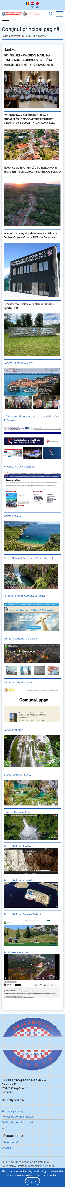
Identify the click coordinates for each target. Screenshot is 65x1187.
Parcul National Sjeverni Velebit (23, 914)
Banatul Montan (13, 729)
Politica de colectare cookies (19, 1122)
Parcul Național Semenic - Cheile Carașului (29, 558)
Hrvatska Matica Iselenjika (19, 466)
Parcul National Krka (18, 812)
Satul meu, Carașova (16, 952)
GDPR (5, 1127)
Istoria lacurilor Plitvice (17, 774)
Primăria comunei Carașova (20, 638)
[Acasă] (23, 14)
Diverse (6, 1147)
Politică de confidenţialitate (18, 1116)
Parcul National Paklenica (19, 846)
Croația (16, 516)
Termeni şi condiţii (13, 1111)
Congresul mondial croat (18, 363)
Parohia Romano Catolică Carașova (25, 595)
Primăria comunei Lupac (18, 682)
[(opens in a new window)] (32, 89)
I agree (32, 1181)
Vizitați (8, 516)
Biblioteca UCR (11, 1142)
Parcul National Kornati (18, 880)
